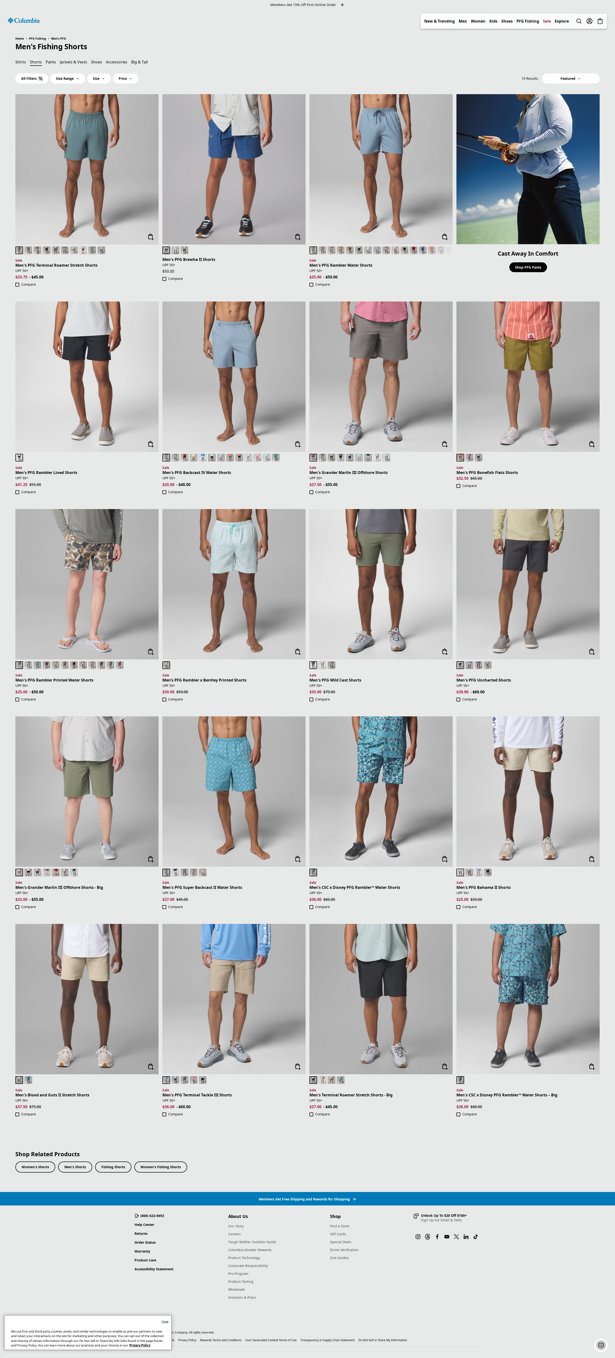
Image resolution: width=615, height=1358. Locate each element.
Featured (567, 78)
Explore (562, 21)
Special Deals (340, 1242)
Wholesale (236, 1289)
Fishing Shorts (113, 1167)
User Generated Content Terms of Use (271, 1340)
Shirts (20, 62)
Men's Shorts (75, 1167)
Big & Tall (139, 62)
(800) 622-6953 (152, 1215)
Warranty (142, 1251)
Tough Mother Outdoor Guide (252, 1242)
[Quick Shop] (151, 237)
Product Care (145, 1260)
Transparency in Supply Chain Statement (328, 1340)
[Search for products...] (579, 21)
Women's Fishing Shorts (161, 1167)
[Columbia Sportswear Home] (23, 20)
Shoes (507, 21)
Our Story (236, 1226)
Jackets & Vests (73, 62)
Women (478, 21)
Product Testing (240, 1281)
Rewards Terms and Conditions (220, 1340)
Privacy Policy (187, 1340)
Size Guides (339, 1257)
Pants (51, 62)
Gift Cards (338, 1234)
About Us (238, 1216)
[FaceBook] (437, 1236)
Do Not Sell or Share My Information (382, 1340)
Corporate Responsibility (248, 1265)
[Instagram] (418, 1236)
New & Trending (439, 21)
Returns (141, 1233)
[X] (456, 1236)
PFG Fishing (528, 21)
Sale (547, 21)
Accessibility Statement (154, 1269)
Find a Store (339, 1226)
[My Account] (589, 21)
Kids (493, 21)
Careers (234, 1234)
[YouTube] (447, 1236)
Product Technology (244, 1257)
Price (123, 78)
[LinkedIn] (466, 1236)
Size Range (65, 78)
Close (164, 1321)
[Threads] (427, 1236)
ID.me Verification (344, 1249)
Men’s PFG (58, 39)
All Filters (29, 78)
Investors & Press (242, 1297)
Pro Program (238, 1273)
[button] (440, 1217)
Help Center (144, 1224)
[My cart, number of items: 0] (600, 21)
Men (463, 21)
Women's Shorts (35, 1167)
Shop (335, 1216)
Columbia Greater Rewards (250, 1249)
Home (19, 39)
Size (96, 78)
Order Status (145, 1242)
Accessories (116, 62)
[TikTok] (475, 1236)
